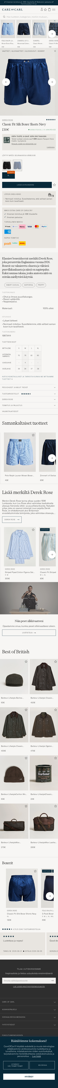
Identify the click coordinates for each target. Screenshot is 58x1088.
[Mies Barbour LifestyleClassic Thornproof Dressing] (44, 771)
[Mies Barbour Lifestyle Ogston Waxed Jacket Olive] (44, 723)
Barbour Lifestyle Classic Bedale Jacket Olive (12, 744)
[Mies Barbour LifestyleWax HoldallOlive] (14, 819)
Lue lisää (36, 1056)
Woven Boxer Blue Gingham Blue (7, 42)
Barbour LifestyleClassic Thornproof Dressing (41, 793)
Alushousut (30, 50)
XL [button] (11, 173)
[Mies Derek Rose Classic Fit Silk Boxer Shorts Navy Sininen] (22, 887)
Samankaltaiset (25, 421)
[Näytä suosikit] (45, 8)
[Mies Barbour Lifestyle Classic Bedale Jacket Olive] (14, 723)
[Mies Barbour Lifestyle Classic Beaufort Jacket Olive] (44, 675)
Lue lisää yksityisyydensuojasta (29, 985)
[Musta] (7, 164)
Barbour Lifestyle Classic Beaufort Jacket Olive (41, 696)
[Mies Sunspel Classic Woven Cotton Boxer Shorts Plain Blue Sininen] (39, 28)
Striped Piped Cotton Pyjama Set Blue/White (19, 571)
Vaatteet (6, 50)
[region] (29, 942)
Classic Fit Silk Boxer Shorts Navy (21, 912)
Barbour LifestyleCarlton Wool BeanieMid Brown (14, 793)
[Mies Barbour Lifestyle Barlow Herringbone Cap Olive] (14, 675)
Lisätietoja (50, 146)
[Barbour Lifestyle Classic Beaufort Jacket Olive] (44, 694)
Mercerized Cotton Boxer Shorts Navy (23, 42)
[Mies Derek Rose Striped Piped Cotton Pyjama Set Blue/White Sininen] (20, 545)
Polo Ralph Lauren (8, 39)
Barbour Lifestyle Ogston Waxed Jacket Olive (41, 744)
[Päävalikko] (53, 8)
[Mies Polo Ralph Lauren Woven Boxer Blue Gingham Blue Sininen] (8, 28)
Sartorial (28, 284)
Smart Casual (12, 284)
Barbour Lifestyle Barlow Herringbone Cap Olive (11, 696)
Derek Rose (7, 119)
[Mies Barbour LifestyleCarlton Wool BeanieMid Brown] (14, 771)
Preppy (41, 284)
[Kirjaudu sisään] (42, 8)
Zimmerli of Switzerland (23, 39)
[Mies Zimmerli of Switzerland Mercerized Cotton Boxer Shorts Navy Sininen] (23, 28)
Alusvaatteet (17, 50)
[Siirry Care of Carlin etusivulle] (12, 8)
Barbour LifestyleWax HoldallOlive (10, 841)
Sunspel (36, 39)
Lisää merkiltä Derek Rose (27, 491)
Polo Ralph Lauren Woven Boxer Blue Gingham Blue (19, 474)
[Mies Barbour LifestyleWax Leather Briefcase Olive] (44, 819)
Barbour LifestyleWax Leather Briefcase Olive (43, 841)
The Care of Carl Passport (29, 2)
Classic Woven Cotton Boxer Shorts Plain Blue (38, 42)
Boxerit (41, 50)
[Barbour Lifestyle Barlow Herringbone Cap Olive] (14, 694)
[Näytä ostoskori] (49, 8)
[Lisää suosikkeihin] (33, 434)
